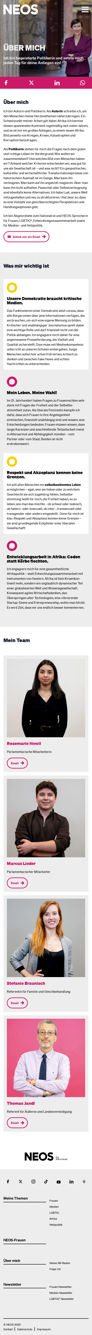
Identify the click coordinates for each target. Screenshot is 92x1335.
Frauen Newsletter (60, 1286)
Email (15, 763)
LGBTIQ (54, 1212)
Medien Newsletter (60, 1292)
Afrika (53, 1218)
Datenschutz (24, 1329)
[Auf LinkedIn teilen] (57, 83)
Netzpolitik (55, 1224)
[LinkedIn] (71, 1181)
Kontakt (8, 1329)
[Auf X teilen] (31, 83)
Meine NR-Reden (59, 1263)
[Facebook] (8, 1181)
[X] (20, 1181)
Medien (54, 1206)
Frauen (53, 1200)
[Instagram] (33, 1181)
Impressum (44, 1329)
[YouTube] (58, 1181)
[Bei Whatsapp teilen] (83, 83)
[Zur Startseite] (29, 9)
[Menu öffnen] (85, 9)
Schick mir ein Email (26, 237)
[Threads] (84, 1181)
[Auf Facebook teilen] (6, 83)
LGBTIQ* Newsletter (61, 1298)
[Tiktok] (46, 1181)
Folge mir (55, 1269)
